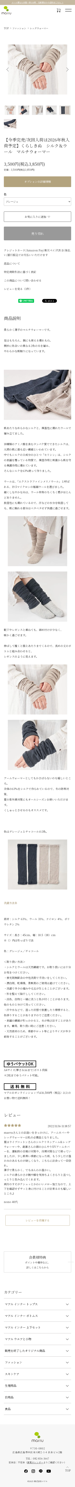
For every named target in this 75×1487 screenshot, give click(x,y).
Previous (8, 69)
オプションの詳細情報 (37, 181)
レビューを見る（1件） (18, 289)
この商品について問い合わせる (23, 280)
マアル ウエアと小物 (18, 1339)
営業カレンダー (35, 1462)
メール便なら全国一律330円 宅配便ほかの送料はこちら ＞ (37, 2)
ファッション (19, 28)
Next (66, 69)
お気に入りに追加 (35, 217)
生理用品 (10, 1386)
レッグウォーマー (39, 28)
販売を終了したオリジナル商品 (25, 1351)
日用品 (9, 1397)
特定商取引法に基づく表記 (20, 272)
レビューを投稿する (37, 1220)
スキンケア (12, 1374)
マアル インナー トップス (21, 1304)
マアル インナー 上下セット (23, 1327)
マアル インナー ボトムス (21, 1316)
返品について (12, 263)
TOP (6, 28)
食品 (8, 1409)
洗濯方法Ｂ (10, 903)
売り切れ (37, 233)
